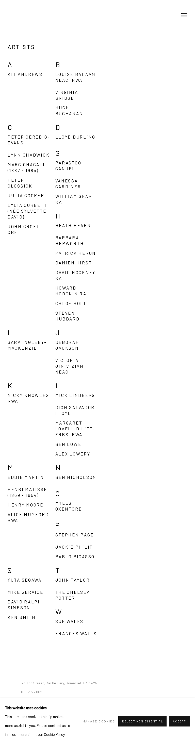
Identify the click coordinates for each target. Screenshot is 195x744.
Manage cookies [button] (99, 721)
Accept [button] (179, 721)
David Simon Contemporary (33, 15)
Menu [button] (183, 15)
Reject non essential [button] (142, 721)
